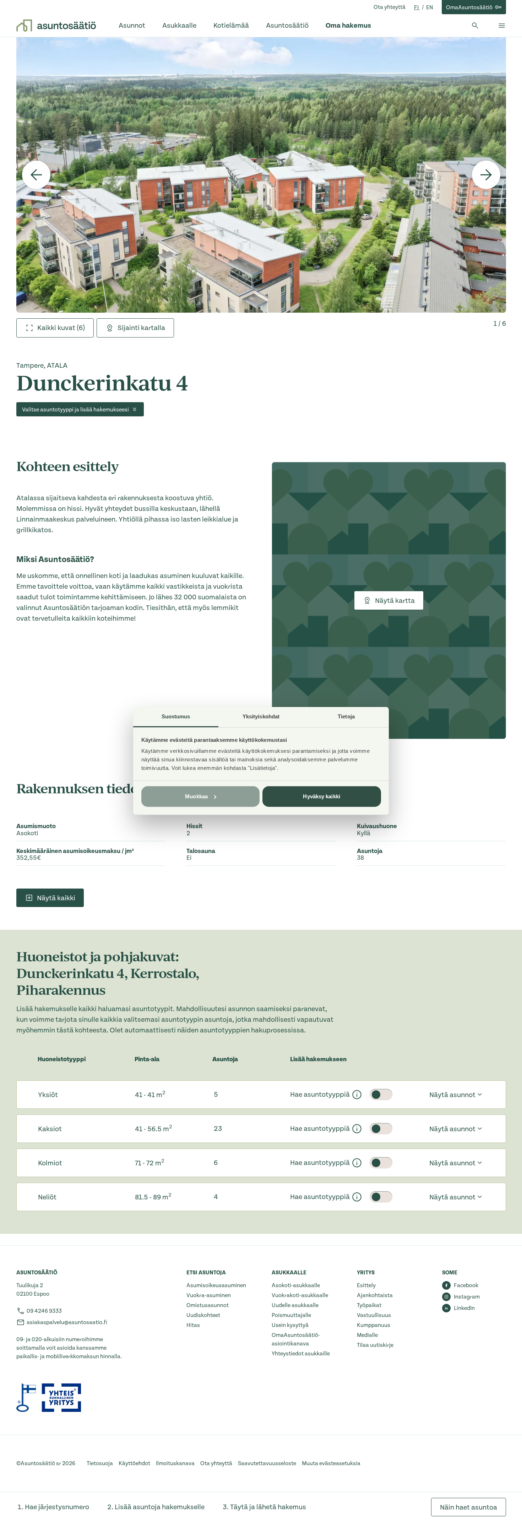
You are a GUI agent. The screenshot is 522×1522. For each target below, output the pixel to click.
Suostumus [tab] (176, 716)
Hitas (193, 1325)
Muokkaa (196, 796)
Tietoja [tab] (346, 716)
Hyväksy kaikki (321, 796)
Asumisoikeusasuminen (216, 1285)
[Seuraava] (486, 175)
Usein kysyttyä (290, 1325)
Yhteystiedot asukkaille (301, 1353)
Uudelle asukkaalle (295, 1305)
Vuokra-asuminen (208, 1295)
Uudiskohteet (203, 1315)
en (429, 7)
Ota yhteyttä (390, 7)
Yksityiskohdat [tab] (261, 716)
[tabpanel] (261, 175)
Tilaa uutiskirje (375, 1345)
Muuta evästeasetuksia (331, 1463)
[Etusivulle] (56, 25)
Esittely (366, 1285)
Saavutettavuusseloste (267, 1463)
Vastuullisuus (374, 1315)
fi (417, 7)
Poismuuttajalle (291, 1315)
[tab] (55, 328)
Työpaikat (369, 1305)
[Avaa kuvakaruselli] (261, 175)
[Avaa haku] (475, 25)
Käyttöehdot (134, 1463)
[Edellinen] (36, 175)
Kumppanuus (373, 1325)
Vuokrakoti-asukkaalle (300, 1295)
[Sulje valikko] (501, 25)
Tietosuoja (100, 1463)
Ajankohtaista (375, 1295)
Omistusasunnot (207, 1305)
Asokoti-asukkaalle (296, 1285)
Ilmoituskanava (175, 1463)
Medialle (367, 1335)
